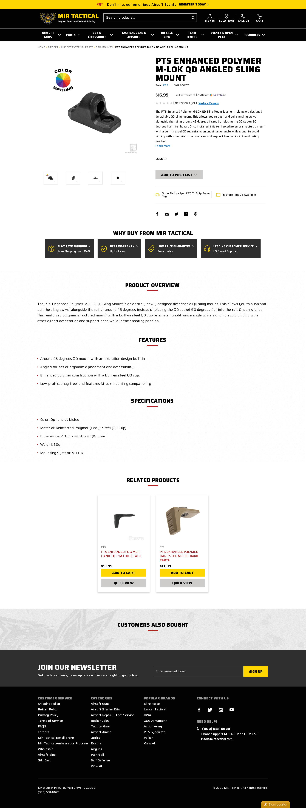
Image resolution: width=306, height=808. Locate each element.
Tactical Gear (100, 726)
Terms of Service (50, 720)
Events (96, 743)
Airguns (96, 749)
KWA (147, 715)
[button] (200, 95)
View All (97, 766)
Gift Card (44, 760)
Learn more (163, 145)
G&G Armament (155, 720)
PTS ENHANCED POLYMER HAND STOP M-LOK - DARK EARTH (179, 556)
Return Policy (48, 709)
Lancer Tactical (155, 709)
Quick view (124, 583)
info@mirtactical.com (217, 738)
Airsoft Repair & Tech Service (112, 715)
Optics (95, 737)
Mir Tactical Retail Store (56, 737)
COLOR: (161, 159)
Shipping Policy (49, 703)
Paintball (97, 754)
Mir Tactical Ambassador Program (63, 743)
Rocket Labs (100, 720)
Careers (43, 732)
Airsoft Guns (100, 703)
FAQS (42, 726)
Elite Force (152, 703)
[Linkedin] (186, 214)
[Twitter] (176, 214)
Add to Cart (123, 572)
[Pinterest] (195, 214)
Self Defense (100, 760)
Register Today (192, 4)
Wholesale (45, 749)
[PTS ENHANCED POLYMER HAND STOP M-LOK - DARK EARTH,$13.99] (182, 520)
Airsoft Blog (47, 754)
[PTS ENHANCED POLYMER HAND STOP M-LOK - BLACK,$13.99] (124, 520)
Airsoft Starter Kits (105, 709)
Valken (148, 737)
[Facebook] (157, 214)
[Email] (167, 214)
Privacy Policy (48, 715)
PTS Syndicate (154, 732)
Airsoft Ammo (101, 732)
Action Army (153, 726)
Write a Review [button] (209, 103)
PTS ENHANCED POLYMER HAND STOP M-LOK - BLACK (121, 554)
